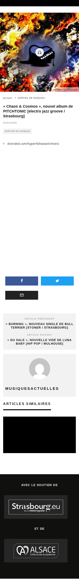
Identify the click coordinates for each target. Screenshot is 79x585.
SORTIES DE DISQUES (17, 131)
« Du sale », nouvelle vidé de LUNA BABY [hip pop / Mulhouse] (39, 341)
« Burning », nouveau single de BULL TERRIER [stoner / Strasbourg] (40, 325)
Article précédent (40, 319)
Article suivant (39, 335)
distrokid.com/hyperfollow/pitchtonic (33, 144)
